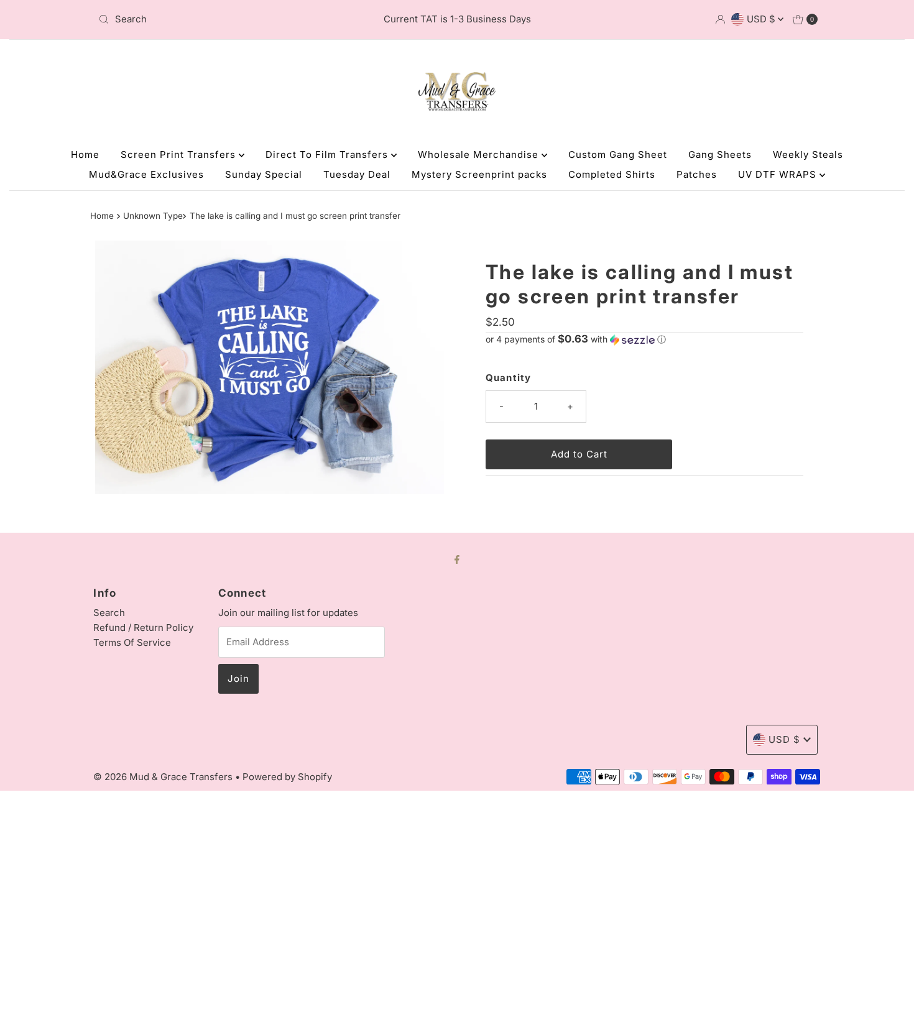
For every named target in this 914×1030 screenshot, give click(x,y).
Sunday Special (263, 174)
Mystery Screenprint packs (479, 174)
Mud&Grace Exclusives (146, 174)
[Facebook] (457, 558)
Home (85, 154)
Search (109, 612)
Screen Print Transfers (180, 154)
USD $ (762, 19)
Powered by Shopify (287, 777)
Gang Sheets (720, 154)
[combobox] (211, 19)
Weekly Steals (808, 154)
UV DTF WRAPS (778, 174)
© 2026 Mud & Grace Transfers (164, 777)
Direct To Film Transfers (328, 154)
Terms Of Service (132, 642)
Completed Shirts (611, 174)
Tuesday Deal (356, 174)
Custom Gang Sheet (617, 154)
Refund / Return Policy (143, 627)
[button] (644, 339)
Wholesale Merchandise (480, 154)
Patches (696, 174)
